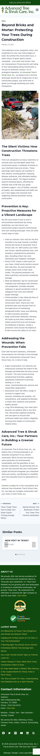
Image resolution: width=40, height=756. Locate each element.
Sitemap (7, 753)
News (4, 21)
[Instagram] (15, 733)
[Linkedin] (27, 733)
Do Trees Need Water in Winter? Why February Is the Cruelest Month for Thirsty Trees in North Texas (20, 672)
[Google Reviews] (33, 733)
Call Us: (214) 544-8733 (20, 2)
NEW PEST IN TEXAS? (17, 540)
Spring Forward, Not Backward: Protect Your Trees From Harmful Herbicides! (31, 509)
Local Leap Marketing (27, 753)
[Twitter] (9, 733)
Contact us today (9, 486)
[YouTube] (21, 733)
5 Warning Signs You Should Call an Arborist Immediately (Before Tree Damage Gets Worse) (19, 648)
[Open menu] (37, 10)
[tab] (15, 554)
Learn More (21, 596)
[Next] (34, 544)
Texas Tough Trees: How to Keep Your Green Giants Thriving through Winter (9, 511)
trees (18, 61)
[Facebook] (3, 733)
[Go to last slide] (6, 544)
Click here (11, 708)
